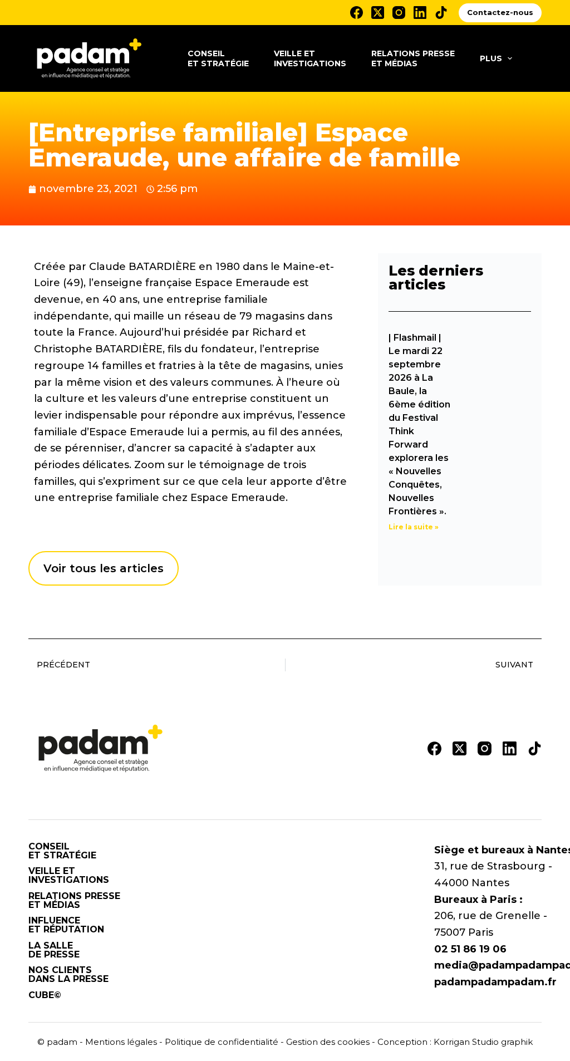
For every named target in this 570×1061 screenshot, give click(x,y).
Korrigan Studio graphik (483, 1042)
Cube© (44, 995)
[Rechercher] (537, 59)
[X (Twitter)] (377, 12)
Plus (491, 58)
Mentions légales (121, 1042)
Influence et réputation (66, 925)
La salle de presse (54, 950)
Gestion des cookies (328, 1042)
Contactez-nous (500, 12)
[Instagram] (398, 12)
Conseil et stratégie (218, 58)
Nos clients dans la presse (68, 975)
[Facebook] (356, 12)
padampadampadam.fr (495, 982)
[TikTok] (441, 12)
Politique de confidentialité (221, 1042)
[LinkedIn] (420, 12)
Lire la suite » (414, 527)
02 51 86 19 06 (470, 949)
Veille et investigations (310, 58)
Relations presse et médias (413, 58)
